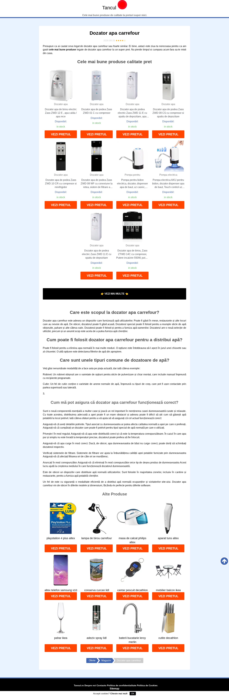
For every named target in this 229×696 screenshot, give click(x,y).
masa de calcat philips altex (132, 540)
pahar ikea (60, 638)
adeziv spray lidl (97, 638)
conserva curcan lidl (96, 590)
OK (132, 693)
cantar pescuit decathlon (132, 590)
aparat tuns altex (168, 538)
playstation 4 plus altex (61, 538)
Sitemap (114, 688)
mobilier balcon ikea (168, 590)
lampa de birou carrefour (96, 538)
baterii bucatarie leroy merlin (132, 640)
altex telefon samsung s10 (61, 590)
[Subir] (224, 561)
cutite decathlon (168, 638)
